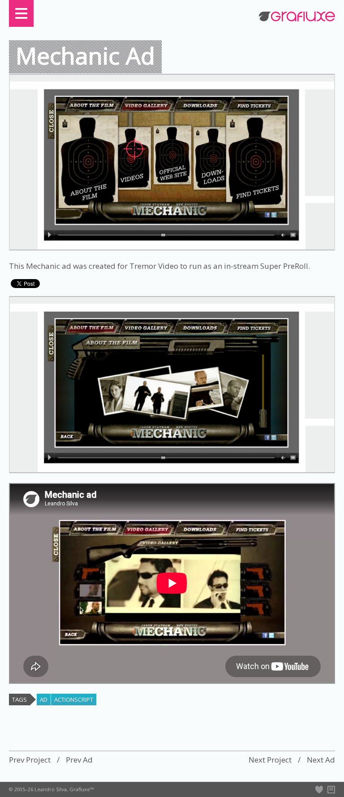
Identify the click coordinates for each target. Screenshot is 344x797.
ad (43, 699)
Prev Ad (79, 760)
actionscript (73, 699)
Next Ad (321, 760)
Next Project (270, 760)
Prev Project (30, 760)
